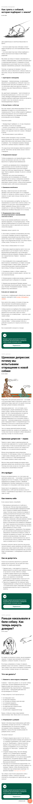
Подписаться (16, 345)
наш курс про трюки (19, 770)
